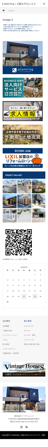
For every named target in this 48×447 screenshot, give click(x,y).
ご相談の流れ (7, 330)
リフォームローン (9, 349)
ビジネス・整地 (29, 335)
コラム (5, 340)
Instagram (21, 426)
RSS (26, 426)
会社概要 (6, 326)
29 (35, 296)
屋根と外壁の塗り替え (32, 344)
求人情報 (6, 344)
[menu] (44, 3)
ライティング (29, 340)
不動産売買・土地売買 (11, 353)
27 (24, 296)
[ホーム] (3, 10)
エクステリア (29, 326)
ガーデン (27, 330)
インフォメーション (10, 335)
